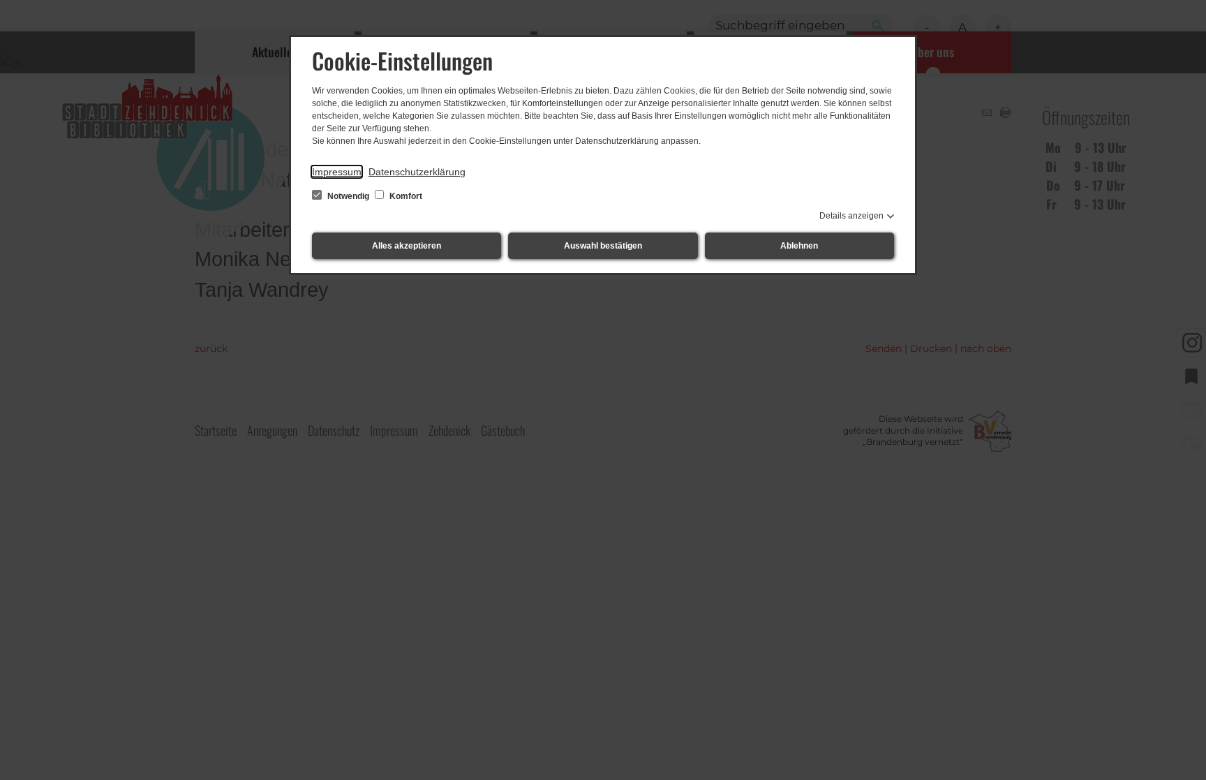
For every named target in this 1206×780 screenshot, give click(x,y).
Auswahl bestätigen (603, 246)
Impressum (337, 171)
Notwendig (348, 196)
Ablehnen (799, 246)
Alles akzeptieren (406, 246)
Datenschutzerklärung (417, 171)
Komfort (404, 196)
